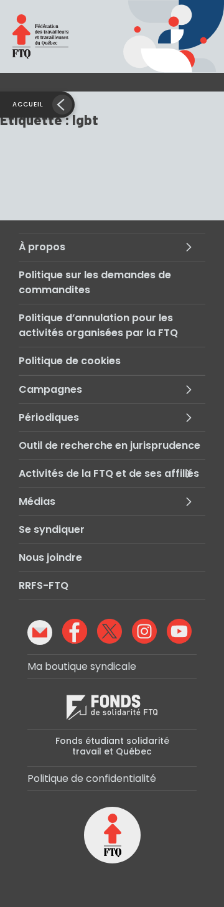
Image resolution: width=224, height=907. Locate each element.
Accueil (28, 104)
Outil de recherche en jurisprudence (109, 445)
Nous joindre (50, 557)
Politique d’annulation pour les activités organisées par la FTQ (98, 325)
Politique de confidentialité (91, 778)
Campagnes (50, 389)
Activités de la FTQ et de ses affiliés (109, 473)
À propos (42, 247)
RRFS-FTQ (43, 585)
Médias (37, 501)
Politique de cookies (70, 361)
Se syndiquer (52, 529)
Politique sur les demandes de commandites (95, 282)
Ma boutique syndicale (81, 666)
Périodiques (49, 417)
